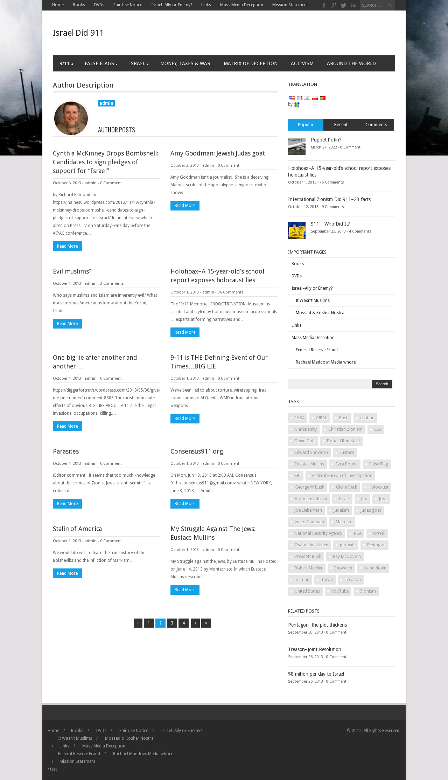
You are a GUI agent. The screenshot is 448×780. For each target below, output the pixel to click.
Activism (302, 63)
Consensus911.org (196, 451)
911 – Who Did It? (330, 224)
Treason (352, 579)
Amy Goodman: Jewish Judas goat (217, 153)
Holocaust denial (311, 498)
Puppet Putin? (326, 140)
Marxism (344, 521)
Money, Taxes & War (185, 63)
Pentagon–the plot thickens (317, 625)
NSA (358, 533)
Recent (341, 124)
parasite (348, 545)
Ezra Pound (347, 464)
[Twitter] (344, 5)
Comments (376, 124)
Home (58, 4)
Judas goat (370, 510)
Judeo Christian (309, 521)
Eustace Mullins (309, 464)
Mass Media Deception (241, 4)
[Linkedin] (353, 5)
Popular (306, 124)
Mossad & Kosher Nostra (320, 312)
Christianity (306, 429)
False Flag (378, 464)
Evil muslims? (72, 271)
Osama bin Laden (311, 545)
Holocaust (378, 487)
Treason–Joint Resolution (314, 649)
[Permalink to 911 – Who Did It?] (297, 230)
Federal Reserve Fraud (317, 349)
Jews (383, 498)
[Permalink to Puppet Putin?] (297, 146)
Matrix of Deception (251, 63)
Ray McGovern (347, 556)
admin (91, 183)
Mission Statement (290, 4)
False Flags (99, 63)
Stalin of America (77, 528)
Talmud (302, 579)
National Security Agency (318, 533)
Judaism (341, 510)
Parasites (66, 451)
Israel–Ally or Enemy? (171, 4)
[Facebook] (324, 5)
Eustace (347, 452)
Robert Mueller (309, 568)
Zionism (368, 591)
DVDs (99, 4)
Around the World (351, 63)
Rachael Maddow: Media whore (326, 362)
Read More (67, 246)
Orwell (379, 533)
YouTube (340, 591)
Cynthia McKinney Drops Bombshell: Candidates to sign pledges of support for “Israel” (105, 162)
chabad (367, 417)
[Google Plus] (334, 5)
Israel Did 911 (78, 33)
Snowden (343, 568)
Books (79, 4)
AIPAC (322, 417)
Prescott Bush (308, 556)
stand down (375, 568)
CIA (377, 429)
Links (206, 4)
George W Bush (309, 487)
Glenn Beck (346, 487)
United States (307, 591)
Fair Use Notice (127, 4)
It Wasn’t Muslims (313, 300)
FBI (298, 475)
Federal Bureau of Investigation (342, 475)
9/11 (64, 63)
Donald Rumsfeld (343, 441)
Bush (344, 417)
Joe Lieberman (308, 510)
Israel (137, 63)
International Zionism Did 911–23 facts (329, 199)
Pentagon (376, 545)
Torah (327, 579)
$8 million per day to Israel (316, 674)
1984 (299, 417)
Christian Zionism (345, 429)
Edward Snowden (311, 452)
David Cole (305, 441)
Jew (364, 498)
